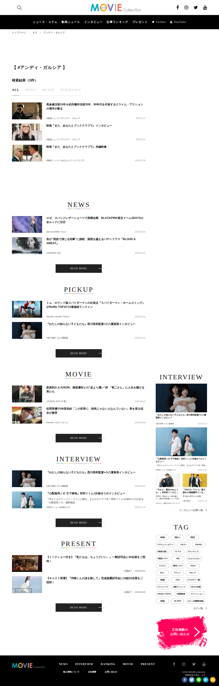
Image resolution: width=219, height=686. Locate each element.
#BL (178, 558)
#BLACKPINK (53, 232)
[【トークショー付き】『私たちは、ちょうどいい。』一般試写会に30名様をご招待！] (27, 563)
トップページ (19, 32)
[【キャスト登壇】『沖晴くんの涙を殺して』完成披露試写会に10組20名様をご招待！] (27, 584)
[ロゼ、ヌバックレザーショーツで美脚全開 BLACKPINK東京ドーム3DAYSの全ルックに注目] (27, 224)
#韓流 (192, 537)
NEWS (63, 664)
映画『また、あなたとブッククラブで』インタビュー (79, 125)
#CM (177, 580)
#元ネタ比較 (195, 587)
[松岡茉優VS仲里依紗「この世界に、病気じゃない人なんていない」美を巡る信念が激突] (27, 415)
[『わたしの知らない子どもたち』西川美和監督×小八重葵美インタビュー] (27, 330)
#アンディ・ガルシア (70, 118)
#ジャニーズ (162, 587)
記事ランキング (117, 21)
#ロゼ (63, 232)
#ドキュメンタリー (165, 544)
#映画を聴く (162, 551)
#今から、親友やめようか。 (166, 503)
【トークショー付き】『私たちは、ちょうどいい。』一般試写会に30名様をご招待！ (95, 559)
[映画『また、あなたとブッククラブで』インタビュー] (27, 132)
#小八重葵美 (62, 338)
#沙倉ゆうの (64, 507)
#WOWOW (51, 253)
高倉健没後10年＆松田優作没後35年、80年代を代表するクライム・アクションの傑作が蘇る (94, 106)
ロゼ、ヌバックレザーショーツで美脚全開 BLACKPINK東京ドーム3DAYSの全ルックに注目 (94, 219)
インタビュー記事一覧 (191, 510)
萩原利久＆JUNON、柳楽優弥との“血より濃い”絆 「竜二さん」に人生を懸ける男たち (95, 389)
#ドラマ (178, 551)
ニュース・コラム (45, 21)
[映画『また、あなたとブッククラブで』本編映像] (27, 153)
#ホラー (183, 544)
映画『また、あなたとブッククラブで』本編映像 (76, 146)
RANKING (108, 664)
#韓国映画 (181, 594)
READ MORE (78, 268)
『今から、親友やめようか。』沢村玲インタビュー (167, 491)
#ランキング (193, 551)
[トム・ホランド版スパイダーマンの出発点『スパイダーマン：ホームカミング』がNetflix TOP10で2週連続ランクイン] (27, 309)
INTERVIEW (84, 664)
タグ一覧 (198, 608)
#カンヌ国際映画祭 (196, 601)
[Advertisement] (78, 49)
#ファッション (197, 594)
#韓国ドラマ (162, 558)
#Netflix (50, 317)
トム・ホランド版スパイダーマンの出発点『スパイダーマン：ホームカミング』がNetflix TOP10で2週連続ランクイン (95, 304)
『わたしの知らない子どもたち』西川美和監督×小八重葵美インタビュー (91, 324)
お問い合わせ (111, 672)
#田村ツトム (52, 507)
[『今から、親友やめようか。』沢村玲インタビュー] (168, 480)
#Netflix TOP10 (62, 317)
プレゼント (140, 21)
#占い (162, 573)
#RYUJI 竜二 (62, 401)
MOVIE (128, 664)
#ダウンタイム (61, 423)
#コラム (162, 566)
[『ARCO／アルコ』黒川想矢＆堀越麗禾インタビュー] (195, 480)
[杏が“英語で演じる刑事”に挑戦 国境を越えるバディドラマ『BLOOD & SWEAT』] (27, 245)
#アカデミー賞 (194, 580)
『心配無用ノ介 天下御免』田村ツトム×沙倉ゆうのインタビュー (85, 493)
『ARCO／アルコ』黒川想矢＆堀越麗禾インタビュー (194, 491)
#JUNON (50, 401)
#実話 (162, 601)
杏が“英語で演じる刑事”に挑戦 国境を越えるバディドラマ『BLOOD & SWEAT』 (91, 241)
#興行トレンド (179, 587)
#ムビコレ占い (194, 558)
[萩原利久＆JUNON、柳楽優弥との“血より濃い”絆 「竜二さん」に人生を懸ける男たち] (27, 394)
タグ (35, 32)
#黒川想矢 (187, 501)
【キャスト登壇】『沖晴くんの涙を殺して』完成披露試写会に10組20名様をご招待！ (94, 580)
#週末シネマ (177, 566)
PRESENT (148, 664)
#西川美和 (51, 338)
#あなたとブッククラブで (73, 160)
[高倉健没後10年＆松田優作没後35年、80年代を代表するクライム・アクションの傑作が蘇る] (27, 110)
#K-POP (177, 601)
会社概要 (92, 672)
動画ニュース (71, 21)
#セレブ (192, 573)
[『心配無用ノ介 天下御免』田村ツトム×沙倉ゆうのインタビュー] (27, 499)
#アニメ (177, 573)
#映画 (162, 537)
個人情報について (71, 672)
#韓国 (162, 580)
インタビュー (93, 21)
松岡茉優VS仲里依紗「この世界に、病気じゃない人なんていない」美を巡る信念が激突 (94, 410)
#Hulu (193, 566)
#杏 (58, 253)
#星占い (177, 537)
